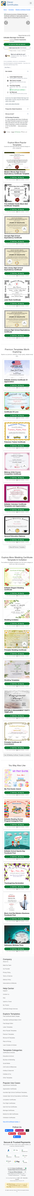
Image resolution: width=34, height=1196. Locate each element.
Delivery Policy (7, 979)
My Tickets (6, 1005)
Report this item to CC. (24, 35)
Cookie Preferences (13, 1175)
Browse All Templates (9, 1037)
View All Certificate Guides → (11, 1122)
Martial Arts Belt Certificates (10, 1114)
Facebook (10, 1130)
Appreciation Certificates (10, 1089)
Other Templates (7, 1077)
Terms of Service (7, 976)
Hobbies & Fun (7, 1074)
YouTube (12, 1133)
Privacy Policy (7, 972)
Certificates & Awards (9, 1052)
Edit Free (18, 177)
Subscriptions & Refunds (10, 983)
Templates (11, 9)
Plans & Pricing (7, 1041)
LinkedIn (17, 1136)
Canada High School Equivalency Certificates (15, 1096)
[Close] (30, 1190)
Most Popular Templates (10, 1030)
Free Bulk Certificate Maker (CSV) (12, 1020)
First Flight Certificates (9, 1103)
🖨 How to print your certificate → (18, 90)
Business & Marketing (9, 1059)
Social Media (6, 1063)
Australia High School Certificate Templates (15, 1092)
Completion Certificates (9, 1099)
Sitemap (23, 1175)
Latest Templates (8, 1027)
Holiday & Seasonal (8, 1070)
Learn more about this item (12, 104)
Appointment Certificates (10, 1085)
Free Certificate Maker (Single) (11, 1016)
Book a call (24, 132)
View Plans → (8, 67)
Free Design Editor (8, 1023)
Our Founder (6, 968)
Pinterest (22, 1133)
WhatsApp (18, 132)
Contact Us (6, 994)
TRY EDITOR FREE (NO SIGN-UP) (17, 44)
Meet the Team (7, 965)
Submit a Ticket (7, 1001)
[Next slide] (28, 22)
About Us (5, 961)
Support (5, 990)
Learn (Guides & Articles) (10, 1045)
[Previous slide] (6, 22)
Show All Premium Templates (17, 547)
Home (5, 9)
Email (13, 132)
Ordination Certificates (9, 1117)
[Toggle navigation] (30, 3)
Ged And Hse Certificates (10, 1107)
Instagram (20, 1130)
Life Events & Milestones (10, 1067)
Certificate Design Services (10, 1008)
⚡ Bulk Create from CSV (17, 48)
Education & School (8, 1056)
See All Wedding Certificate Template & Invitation (17, 755)
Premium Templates (8, 1034)
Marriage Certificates (8, 1110)
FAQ (4, 998)
